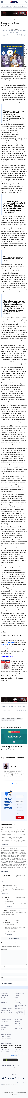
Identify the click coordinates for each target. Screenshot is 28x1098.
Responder (5, 844)
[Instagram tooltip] (15, 1078)
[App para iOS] (8, 1078)
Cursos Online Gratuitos (7, 1043)
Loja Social (3, 1000)
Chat (17, 995)
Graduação (3, 1027)
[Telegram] (26, 1078)
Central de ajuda (20, 993)
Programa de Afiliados (6, 1008)
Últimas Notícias (9, 19)
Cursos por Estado (5, 1036)
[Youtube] (13, 1078)
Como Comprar (5, 997)
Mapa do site (14, 1074)
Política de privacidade (14, 1070)
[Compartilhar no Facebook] (17, 35)
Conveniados (4, 1006)
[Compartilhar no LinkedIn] (21, 35)
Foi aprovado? (20, 1012)
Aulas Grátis (18, 1026)
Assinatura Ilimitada (6, 1019)
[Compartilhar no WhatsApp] (23, 35)
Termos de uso (14, 1072)
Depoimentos (18, 1019)
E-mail (3, 972)
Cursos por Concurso (6, 1032)
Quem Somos (4, 993)
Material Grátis (18, 1021)
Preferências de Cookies (7, 1012)
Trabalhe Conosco (5, 1010)
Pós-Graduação (5, 1029)
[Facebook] (21, 1078)
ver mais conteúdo (13, 938)
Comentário (4, 949)
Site (2, 977)
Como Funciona (5, 995)
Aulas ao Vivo (18, 1023)
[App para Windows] (3, 1078)
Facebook (11, 642)
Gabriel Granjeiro (15, 29)
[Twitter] (23, 1078)
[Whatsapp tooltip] (18, 1078)
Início (2, 19)
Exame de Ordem (5, 1025)
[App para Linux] (5, 1078)
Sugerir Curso (18, 1028)
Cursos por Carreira (6, 1034)
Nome (3, 966)
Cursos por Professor (6, 1038)
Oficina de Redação (5, 1041)
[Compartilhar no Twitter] (19, 35)
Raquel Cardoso (4, 749)
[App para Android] (10, 1078)
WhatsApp (18, 997)
